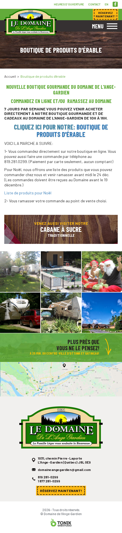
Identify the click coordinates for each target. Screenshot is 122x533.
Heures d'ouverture (69, 4)
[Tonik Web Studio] (61, 522)
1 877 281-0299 (49, 481)
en (106, 4)
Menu (98, 26)
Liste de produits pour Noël (27, 192)
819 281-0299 (48, 477)
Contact (94, 4)
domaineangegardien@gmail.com (64, 470)
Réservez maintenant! (61, 491)
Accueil (10, 76)
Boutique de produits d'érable (72, 130)
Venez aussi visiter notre (61, 229)
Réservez (105, 14)
